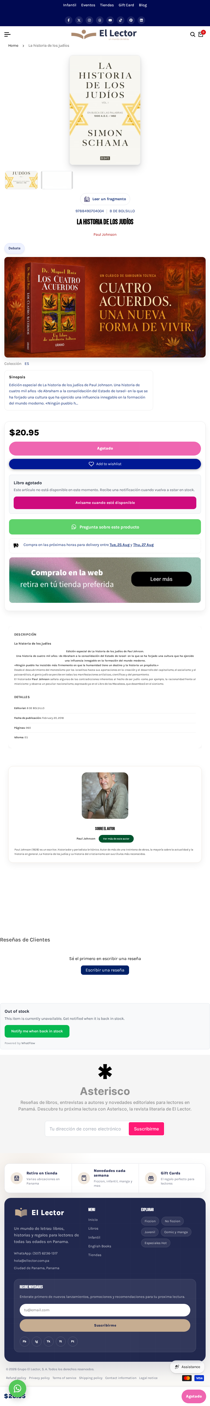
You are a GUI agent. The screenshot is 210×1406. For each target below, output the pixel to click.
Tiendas (107, 5)
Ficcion (150, 1221)
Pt (72, 1341)
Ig (36, 1341)
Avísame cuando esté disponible (105, 502)
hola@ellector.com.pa (31, 1261)
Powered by (20, 1043)
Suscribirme (105, 1325)
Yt (60, 1341)
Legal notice (148, 1378)
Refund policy (16, 1378)
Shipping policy (91, 1378)
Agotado (105, 448)
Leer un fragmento (109, 199)
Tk (48, 1341)
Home (13, 45)
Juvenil (150, 1232)
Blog (143, 5)
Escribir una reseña (105, 970)
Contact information (120, 1378)
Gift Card (126, 5)
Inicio (93, 1220)
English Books (99, 1246)
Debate (14, 248)
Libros (93, 1228)
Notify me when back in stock (37, 1031)
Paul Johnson (105, 234)
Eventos (88, 5)
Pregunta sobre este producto (109, 527)
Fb (24, 1341)
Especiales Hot (156, 1243)
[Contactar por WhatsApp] (17, 1388)
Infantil (69, 5)
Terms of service (64, 1378)
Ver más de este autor (116, 838)
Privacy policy (39, 1378)
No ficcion (172, 1221)
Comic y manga (176, 1232)
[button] (105, 464)
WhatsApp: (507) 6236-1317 (35, 1253)
